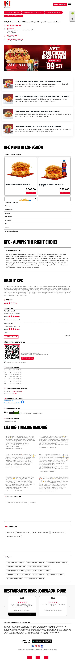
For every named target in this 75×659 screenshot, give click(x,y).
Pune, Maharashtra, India (11, 403)
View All (67, 335)
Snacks (7, 227)
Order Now (31, 193)
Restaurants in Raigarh (32, 633)
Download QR (27, 358)
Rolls (6, 224)
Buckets (7, 206)
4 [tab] (39, 69)
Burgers (7, 213)
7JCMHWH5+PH (9, 401)
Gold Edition (8, 209)
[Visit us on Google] (36, 646)
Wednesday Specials (11, 202)
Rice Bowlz (8, 216)
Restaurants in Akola (29, 626)
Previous (5, 606)
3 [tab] (37, 69)
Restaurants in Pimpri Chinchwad (37, 632)
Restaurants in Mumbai (18, 630)
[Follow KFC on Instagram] (39, 646)
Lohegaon (33, 502)
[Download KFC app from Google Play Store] (37, 642)
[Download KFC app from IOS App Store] (47, 642)
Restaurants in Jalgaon (37, 629)
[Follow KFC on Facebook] (32, 646)
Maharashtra (17, 391)
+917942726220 (12, 36)
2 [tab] (35, 69)
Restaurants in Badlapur (38, 627)
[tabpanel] (37, 58)
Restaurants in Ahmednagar (12, 626)
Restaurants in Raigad (16, 633)
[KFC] (7, 4)
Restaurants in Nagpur (34, 630)
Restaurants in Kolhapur (54, 629)
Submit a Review (11, 337)
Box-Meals (8, 220)
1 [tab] (33, 69)
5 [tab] (41, 69)
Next (69, 606)
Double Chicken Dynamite (13, 154)
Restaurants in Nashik (49, 630)
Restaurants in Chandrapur (20, 629)
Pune (15, 394)
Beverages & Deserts (11, 231)
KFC (22, 598)
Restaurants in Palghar (18, 632)
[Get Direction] (22, 403)
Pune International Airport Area (17, 502)
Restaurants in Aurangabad (20, 627)
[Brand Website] (42, 646)
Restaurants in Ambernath (46, 626)
